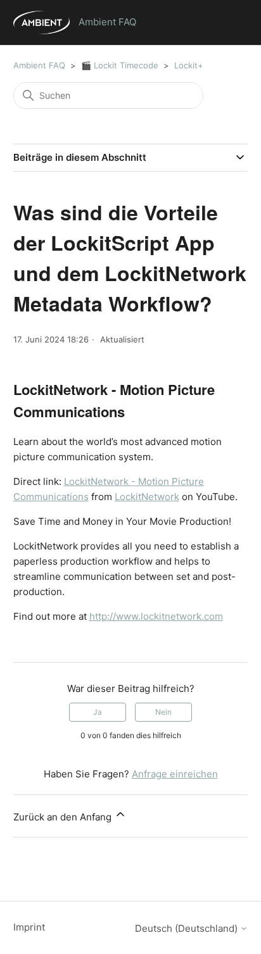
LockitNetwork (147, 497)
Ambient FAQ (39, 65)
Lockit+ (188, 65)
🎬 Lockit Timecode (119, 65)
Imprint (29, 927)
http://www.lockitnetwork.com (156, 616)
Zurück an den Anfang (63, 817)
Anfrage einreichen (175, 774)
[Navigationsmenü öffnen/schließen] (225, 25)
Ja (97, 712)
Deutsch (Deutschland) (187, 928)
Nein (163, 712)
